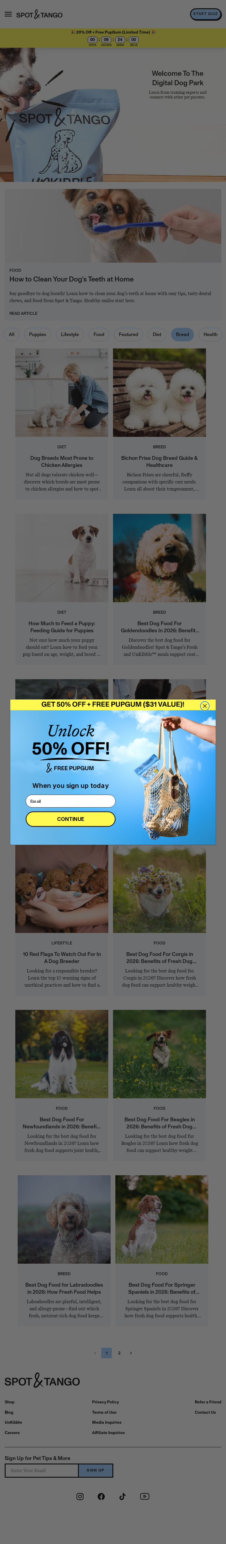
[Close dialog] (205, 705)
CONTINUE (70, 819)
